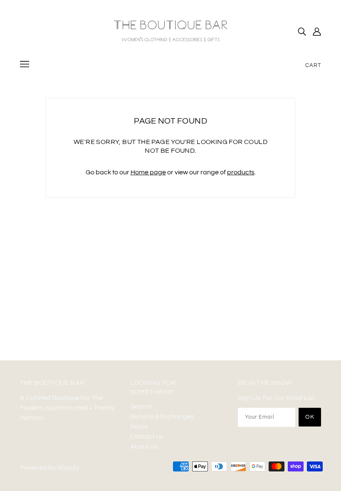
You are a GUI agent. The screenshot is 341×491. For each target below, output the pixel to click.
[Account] (316, 31)
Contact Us (146, 436)
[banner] (170, 30)
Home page (148, 172)
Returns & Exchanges (162, 416)
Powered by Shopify (49, 467)
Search (141, 406)
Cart (313, 65)
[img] (301, 31)
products (241, 172)
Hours (139, 426)
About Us (144, 446)
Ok (309, 417)
